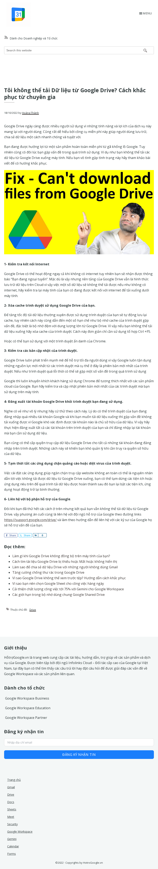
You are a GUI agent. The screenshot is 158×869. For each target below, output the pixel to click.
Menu (147, 13)
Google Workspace (18, 674)
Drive (32, 609)
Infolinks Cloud (80, 663)
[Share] (35, 535)
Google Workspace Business (27, 698)
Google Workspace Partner (26, 717)
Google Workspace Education (27, 708)
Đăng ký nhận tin (79, 754)
